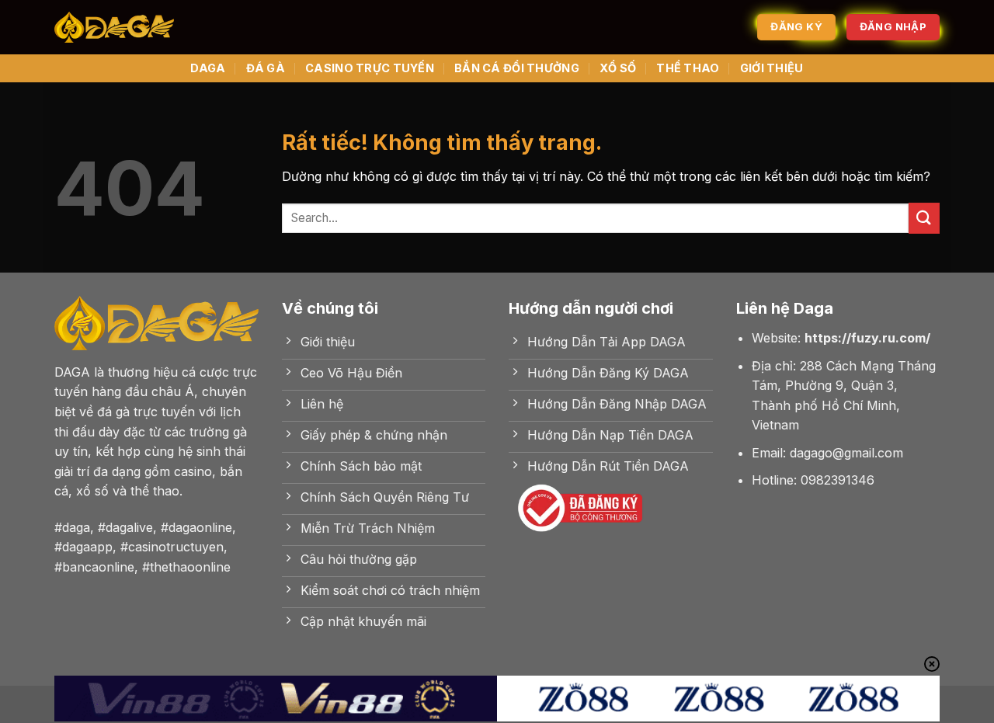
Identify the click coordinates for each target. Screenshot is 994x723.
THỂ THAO (687, 68)
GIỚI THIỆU (772, 68)
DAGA (207, 68)
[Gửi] (924, 218)
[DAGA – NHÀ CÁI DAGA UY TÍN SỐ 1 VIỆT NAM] (114, 27)
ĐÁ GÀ (265, 68)
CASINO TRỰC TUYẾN (369, 68)
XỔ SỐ (618, 68)
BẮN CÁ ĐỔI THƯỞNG (516, 68)
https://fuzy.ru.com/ (867, 338)
